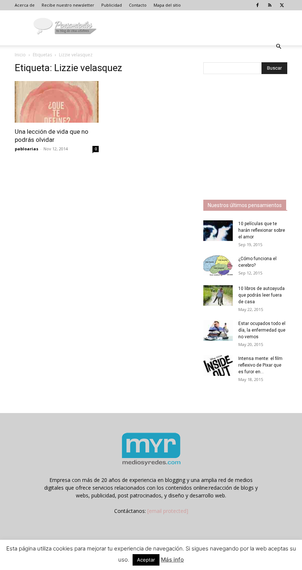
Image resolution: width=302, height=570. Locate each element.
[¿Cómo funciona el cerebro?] (218, 265)
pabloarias (26, 148)
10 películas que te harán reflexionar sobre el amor (261, 230)
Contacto (138, 5)
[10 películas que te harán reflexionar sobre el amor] (218, 230)
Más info (172, 559)
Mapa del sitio (167, 5)
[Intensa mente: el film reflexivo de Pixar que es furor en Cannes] (218, 365)
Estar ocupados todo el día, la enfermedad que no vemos (261, 330)
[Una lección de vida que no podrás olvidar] (57, 102)
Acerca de (25, 5)
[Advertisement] (252, 138)
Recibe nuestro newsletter (68, 5)
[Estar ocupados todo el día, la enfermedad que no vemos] (218, 330)
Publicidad (111, 5)
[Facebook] (257, 5)
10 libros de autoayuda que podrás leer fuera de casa (261, 295)
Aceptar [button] (146, 560)
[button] (278, 46)
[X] (281, 5)
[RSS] (269, 5)
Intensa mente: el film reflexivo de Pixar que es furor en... (260, 365)
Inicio (20, 55)
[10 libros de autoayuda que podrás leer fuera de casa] (218, 295)
